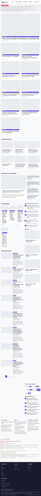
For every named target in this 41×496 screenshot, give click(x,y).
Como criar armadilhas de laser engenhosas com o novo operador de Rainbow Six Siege (4, 217)
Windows (14, 290)
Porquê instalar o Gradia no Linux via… (30, 9)
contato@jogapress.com (13, 494)
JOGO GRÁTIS (24, 73)
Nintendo (10, 194)
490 (16, 376)
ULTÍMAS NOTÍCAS (6, 139)
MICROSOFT (24, 54)
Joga (4, 2)
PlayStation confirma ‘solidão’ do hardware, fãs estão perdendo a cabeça (33, 196)
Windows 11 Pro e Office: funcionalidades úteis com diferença (33, 150)
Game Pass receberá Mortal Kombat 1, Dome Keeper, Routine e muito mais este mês (20, 423)
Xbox (14, 341)
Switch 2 (14, 194)
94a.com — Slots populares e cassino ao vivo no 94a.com (11, 441)
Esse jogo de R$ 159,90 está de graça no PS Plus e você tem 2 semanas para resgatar (6, 426)
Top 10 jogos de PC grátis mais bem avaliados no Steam (19, 150)
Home (12, 1)
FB (2, 489)
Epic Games (19, 322)
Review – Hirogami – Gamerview (19, 6)
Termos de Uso (3, 486)
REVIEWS (3, 54)
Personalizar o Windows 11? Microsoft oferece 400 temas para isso (20, 165)
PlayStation (3, 467)
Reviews (25, 1)
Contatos (2, 481)
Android (16, 465)
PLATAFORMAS (4, 36)
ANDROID (3, 73)
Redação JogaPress (17, 271)
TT (11, 489)
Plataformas (19, 1)
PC (2, 232)
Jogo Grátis (36, 1)
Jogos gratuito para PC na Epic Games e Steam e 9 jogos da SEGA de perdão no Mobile (33, 206)
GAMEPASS (4, 92)
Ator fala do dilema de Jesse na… (18, 10)
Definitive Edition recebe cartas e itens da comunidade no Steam (12, 216)
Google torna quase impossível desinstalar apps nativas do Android (33, 165)
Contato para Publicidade (5, 483)
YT (9, 489)
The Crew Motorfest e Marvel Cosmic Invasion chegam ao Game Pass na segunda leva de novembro (20, 432)
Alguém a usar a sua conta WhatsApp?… (7, 9)
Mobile (30, 1)
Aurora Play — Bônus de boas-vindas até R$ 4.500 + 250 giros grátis (13, 450)
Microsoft (29, 465)
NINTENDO (19, 210)
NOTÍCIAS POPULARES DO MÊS (31, 203)
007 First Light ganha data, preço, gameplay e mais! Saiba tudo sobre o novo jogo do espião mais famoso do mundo (33, 190)
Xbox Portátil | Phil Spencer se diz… (6, 10)
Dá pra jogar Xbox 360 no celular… (29, 6)
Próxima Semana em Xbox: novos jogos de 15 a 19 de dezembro (7, 150)
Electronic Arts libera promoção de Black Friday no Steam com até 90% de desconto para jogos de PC (33, 183)
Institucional (3, 480)
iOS (15, 467)
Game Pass (3, 475)
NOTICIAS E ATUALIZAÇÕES (8, 173)
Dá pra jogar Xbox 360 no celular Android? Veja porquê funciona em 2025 (33, 216)
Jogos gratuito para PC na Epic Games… (7, 6)
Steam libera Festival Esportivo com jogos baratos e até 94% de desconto (33, 177)
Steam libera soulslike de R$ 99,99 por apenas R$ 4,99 (20, 39)
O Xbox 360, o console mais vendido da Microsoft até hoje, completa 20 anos (19, 428)
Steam (18, 262)
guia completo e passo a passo (19, 9)
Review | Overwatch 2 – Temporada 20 (10, 56)
